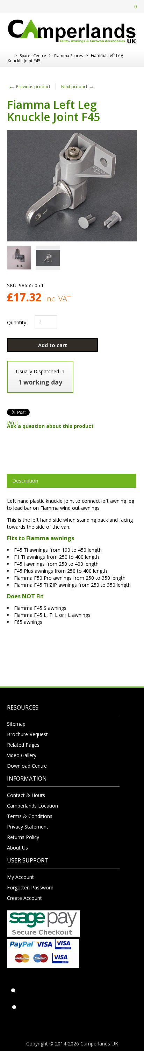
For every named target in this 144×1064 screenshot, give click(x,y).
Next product (78, 87)
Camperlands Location (32, 805)
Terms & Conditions (29, 816)
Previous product (29, 87)
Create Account (24, 898)
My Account (20, 877)
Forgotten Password (30, 887)
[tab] (71, 481)
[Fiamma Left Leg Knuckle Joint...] (19, 258)
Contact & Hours (26, 795)
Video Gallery (21, 755)
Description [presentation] (25, 480)
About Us (17, 847)
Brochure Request (27, 734)
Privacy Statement (27, 826)
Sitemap (16, 723)
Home (10, 55)
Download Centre (27, 765)
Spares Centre (33, 55)
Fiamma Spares (68, 55)
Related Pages (23, 744)
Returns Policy (23, 837)
